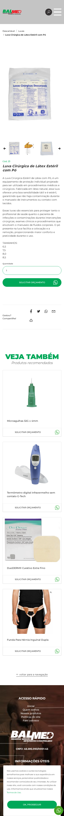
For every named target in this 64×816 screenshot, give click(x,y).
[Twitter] (38, 311)
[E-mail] (53, 311)
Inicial (30, 706)
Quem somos (31, 709)
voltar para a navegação (33, 674)
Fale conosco (31, 720)
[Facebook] (31, 311)
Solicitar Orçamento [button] (32, 282)
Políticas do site (30, 716)
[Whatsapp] (46, 311)
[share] (31, 320)
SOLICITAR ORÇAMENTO (28, 432)
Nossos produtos (31, 713)
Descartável (9, 31)
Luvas (21, 31)
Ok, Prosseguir (32, 804)
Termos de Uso (14, 792)
